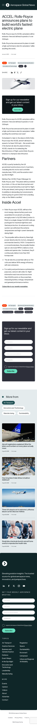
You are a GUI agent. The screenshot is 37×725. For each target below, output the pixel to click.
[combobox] (18, 360)
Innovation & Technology (10, 66)
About (4, 693)
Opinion (5, 687)
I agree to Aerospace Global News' (21, 367)
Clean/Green (28, 309)
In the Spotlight (7, 661)
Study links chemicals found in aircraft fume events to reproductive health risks (17, 542)
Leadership (6, 670)
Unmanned (24, 656)
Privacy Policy (30, 367)
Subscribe (17, 109)
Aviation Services (8, 646)
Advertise (5, 696)
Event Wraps (6, 658)
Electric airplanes (8, 312)
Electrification (19, 312)
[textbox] (16, 360)
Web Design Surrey (17, 722)
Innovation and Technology (7, 666)
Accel (21, 66)
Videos (4, 690)
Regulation (24, 643)
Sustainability (24, 649)
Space (22, 646)
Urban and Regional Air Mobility (27, 660)
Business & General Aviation (26, 63)
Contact (5, 700)
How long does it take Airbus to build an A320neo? (16, 479)
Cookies (10, 717)
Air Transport (12, 63)
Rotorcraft (23, 652)
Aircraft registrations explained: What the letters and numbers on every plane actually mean (17, 446)
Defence (5, 655)
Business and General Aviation (8, 650)
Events (4, 683)
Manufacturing (7, 674)
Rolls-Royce (28, 312)
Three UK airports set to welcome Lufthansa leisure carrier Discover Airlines (18, 511)
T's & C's (26, 717)
